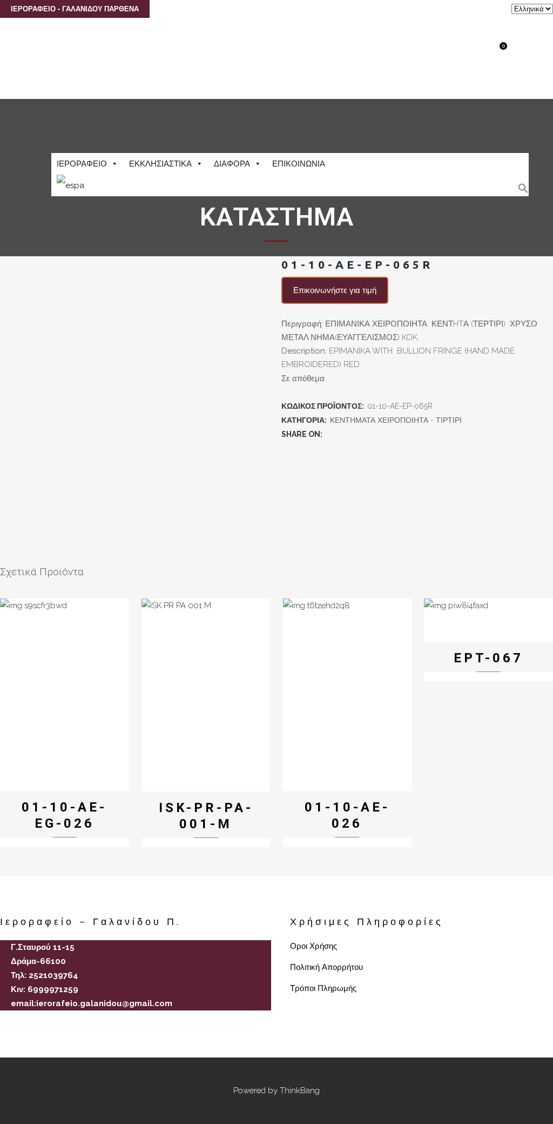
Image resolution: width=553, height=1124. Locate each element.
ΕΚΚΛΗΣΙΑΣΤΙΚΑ (160, 164)
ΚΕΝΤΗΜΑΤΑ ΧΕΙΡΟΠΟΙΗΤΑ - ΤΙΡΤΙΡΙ (396, 420)
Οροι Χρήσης (313, 946)
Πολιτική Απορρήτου (326, 967)
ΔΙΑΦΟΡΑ (232, 164)
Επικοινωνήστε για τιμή (334, 290)
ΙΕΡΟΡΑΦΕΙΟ (82, 164)
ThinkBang (300, 1090)
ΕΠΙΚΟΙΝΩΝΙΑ (298, 164)
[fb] (4, 1022)
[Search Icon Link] (523, 191)
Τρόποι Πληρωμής (323, 988)
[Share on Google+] (353, 434)
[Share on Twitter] (342, 434)
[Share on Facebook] (330, 434)
